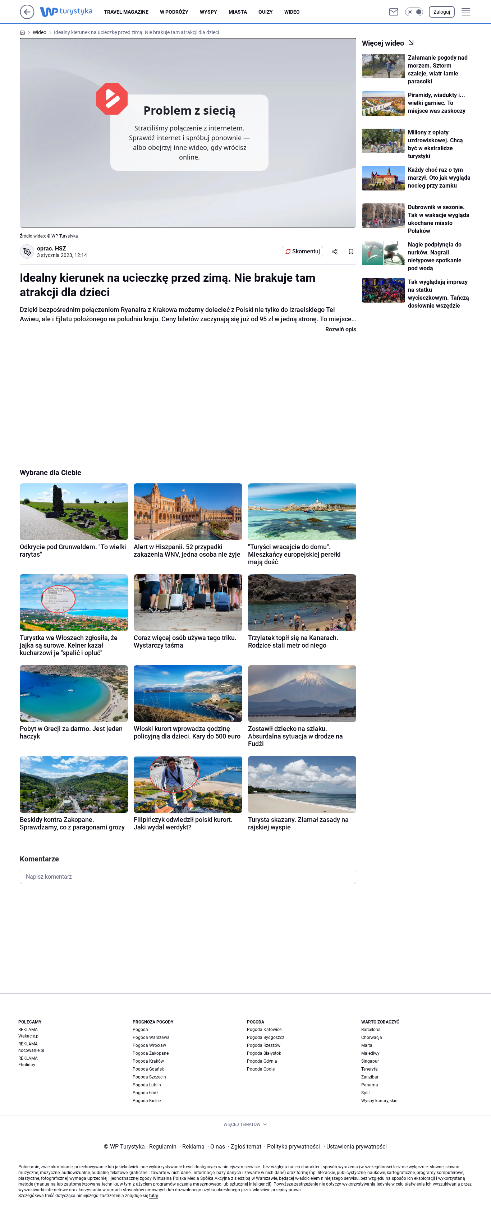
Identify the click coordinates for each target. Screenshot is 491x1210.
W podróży (174, 12)
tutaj (153, 1195)
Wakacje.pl (29, 1036)
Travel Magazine (126, 12)
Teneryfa (369, 1069)
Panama (369, 1084)
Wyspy (208, 12)
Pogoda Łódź (146, 1092)
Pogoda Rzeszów (263, 1045)
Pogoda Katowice (264, 1029)
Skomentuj (306, 251)
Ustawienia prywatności (355, 1146)
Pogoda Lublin (147, 1084)
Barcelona (371, 1029)
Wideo (292, 12)
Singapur (370, 1061)
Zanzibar (369, 1077)
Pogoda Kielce (147, 1100)
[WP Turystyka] (72, 12)
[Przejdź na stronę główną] (27, 17)
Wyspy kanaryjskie (379, 1100)
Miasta (238, 12)
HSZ (60, 248)
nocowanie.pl (31, 1050)
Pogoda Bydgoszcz (265, 1037)
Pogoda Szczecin (149, 1077)
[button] (414, 12)
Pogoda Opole (261, 1069)
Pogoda (140, 1029)
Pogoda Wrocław (149, 1045)
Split (365, 1092)
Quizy (265, 12)
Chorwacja (371, 1037)
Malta (366, 1045)
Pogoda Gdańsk (148, 1069)
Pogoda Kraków (148, 1061)
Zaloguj (441, 12)
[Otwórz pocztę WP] (393, 12)
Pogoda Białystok (264, 1053)
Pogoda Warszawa (151, 1037)
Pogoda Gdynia (262, 1061)
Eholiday (26, 1064)
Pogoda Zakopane (151, 1053)
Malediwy (370, 1053)
